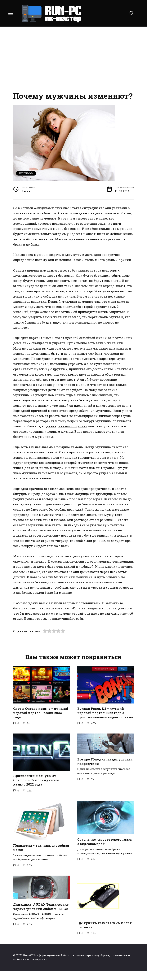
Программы (26, 173)
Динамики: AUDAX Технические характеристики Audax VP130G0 (41, 906)
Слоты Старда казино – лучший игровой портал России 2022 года (40, 713)
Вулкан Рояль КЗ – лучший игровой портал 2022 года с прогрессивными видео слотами (105, 713)
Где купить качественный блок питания (104, 925)
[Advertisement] (73, 59)
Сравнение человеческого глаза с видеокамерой (104, 841)
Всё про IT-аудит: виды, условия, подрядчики (105, 761)
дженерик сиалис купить (66, 426)
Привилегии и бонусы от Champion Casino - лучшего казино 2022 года (36, 780)
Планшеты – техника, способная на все (41, 847)
